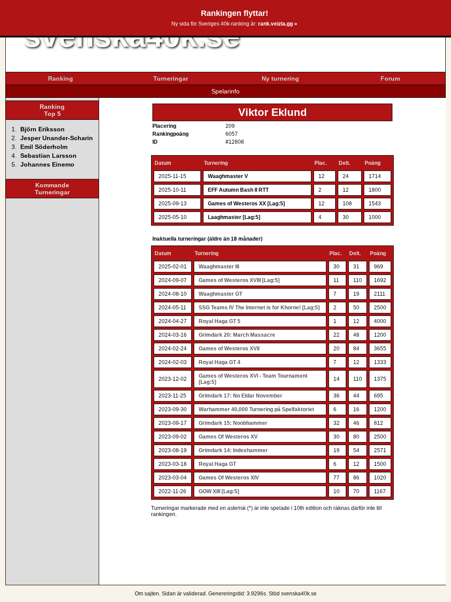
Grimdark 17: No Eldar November (240, 396)
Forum (390, 78)
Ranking (60, 78)
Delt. (344, 163)
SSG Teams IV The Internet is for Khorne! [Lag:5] (259, 308)
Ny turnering (280, 78)
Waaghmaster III (219, 267)
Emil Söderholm (43, 146)
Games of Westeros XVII (229, 349)
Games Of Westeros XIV (229, 478)
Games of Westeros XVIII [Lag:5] (239, 280)
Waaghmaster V (228, 176)
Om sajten (147, 594)
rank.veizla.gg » (277, 24)
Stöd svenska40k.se (293, 594)
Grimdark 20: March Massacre (237, 335)
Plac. (320, 163)
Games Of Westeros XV (228, 437)
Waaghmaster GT (220, 294)
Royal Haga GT (217, 464)
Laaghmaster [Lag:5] (234, 217)
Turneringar (170, 78)
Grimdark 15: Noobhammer (233, 423)
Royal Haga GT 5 (219, 321)
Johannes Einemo (47, 164)
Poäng (373, 163)
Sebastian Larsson (48, 155)
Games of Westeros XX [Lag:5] (246, 204)
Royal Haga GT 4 (219, 362)
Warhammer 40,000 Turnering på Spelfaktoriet (256, 409)
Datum (163, 163)
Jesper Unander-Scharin (56, 137)
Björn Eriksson (42, 129)
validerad (194, 594)
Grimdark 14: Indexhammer (233, 450)
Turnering (216, 163)
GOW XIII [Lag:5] (219, 491)
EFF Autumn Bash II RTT (238, 190)
